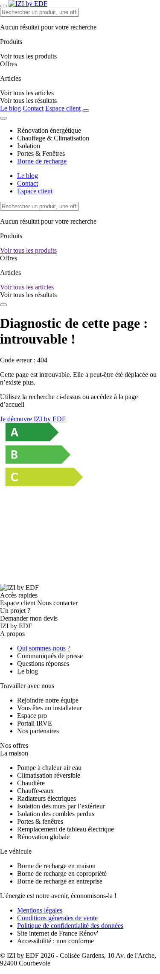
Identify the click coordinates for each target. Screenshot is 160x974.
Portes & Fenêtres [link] (41, 153)
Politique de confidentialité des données (70, 925)
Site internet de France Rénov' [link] (57, 933)
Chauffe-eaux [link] (35, 790)
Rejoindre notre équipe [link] (48, 700)
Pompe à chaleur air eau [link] (49, 767)
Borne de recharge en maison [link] (56, 865)
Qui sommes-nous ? (43, 648)
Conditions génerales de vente (57, 918)
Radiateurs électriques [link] (46, 798)
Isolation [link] (28, 145)
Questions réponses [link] (43, 663)
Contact (33, 108)
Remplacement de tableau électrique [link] (65, 829)
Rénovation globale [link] (43, 836)
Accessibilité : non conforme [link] (55, 941)
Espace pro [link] (32, 715)
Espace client (63, 108)
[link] (28, 100)
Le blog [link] (27, 671)
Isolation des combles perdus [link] (55, 813)
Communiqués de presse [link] (50, 655)
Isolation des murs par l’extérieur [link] (61, 806)
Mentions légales (39, 910)
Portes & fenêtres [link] (40, 821)
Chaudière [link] (31, 783)
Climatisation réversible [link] (48, 775)
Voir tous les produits (28, 250)
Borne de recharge (42, 161)
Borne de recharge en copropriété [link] (62, 873)
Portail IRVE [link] (34, 723)
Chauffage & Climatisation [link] (53, 138)
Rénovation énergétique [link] (49, 130)
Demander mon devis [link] (29, 618)
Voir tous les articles (27, 287)
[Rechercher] (85, 110)
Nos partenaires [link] (38, 731)
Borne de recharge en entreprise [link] (59, 881)
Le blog (10, 108)
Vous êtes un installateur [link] (49, 708)
